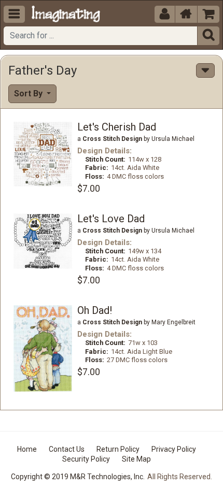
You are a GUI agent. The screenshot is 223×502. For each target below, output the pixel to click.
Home (27, 449)
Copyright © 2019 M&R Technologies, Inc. (78, 476)
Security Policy (86, 459)
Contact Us (67, 449)
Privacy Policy (173, 449)
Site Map (136, 459)
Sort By (29, 93)
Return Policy (118, 449)
